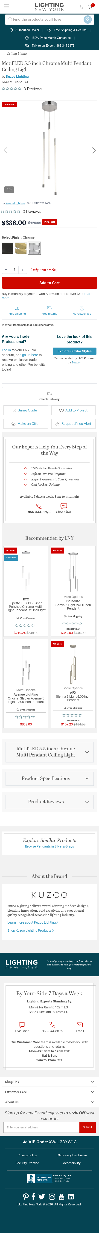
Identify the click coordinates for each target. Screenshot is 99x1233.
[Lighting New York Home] (49, 6)
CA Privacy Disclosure (72, 1155)
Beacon (76, 362)
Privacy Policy (27, 1155)
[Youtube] (61, 1196)
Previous (5, 150)
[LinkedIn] (71, 1196)
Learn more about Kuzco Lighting (31, 922)
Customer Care (16, 1091)
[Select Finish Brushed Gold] (21, 248)
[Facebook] (33, 1196)
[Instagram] (52, 1196)
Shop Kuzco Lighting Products (29, 930)
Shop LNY (12, 1081)
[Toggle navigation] (7, 7)
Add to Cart (49, 283)
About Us (11, 1101)
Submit (87, 1127)
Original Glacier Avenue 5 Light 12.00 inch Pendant (26, 700)
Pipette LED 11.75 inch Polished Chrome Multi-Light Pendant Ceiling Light (26, 607)
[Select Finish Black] (7, 248)
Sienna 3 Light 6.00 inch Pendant (73, 698)
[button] (17, 311)
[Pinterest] (26, 1196)
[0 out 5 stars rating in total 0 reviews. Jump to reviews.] (26, 625)
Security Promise (27, 1163)
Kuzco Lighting (17, 76)
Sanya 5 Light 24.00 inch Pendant (73, 607)
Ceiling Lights (16, 53)
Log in (6, 350)
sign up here (29, 355)
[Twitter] (41, 1196)
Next (94, 150)
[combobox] (49, 19)
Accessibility (72, 1163)
